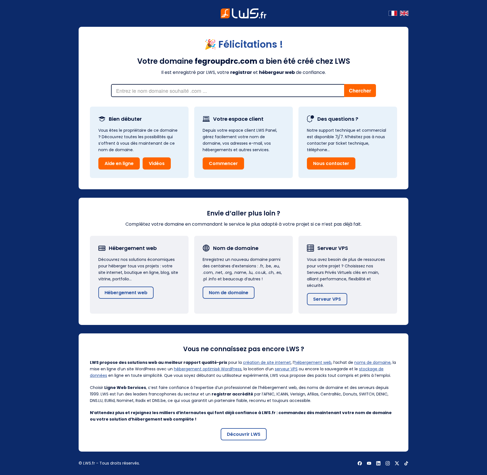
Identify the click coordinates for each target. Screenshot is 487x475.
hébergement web (313, 362)
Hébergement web (126, 292)
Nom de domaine (228, 292)
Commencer (223, 163)
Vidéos (157, 163)
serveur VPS (286, 369)
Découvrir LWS (243, 434)
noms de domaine (372, 362)
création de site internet (267, 362)
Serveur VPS (327, 299)
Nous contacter (331, 163)
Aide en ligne (119, 163)
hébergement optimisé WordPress (208, 369)
